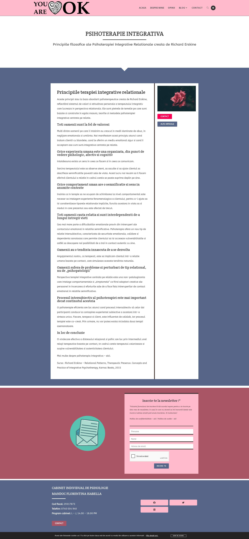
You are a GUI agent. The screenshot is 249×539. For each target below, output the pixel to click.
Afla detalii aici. (152, 535)
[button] (154, 502)
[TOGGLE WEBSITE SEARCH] (208, 7)
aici (108, 355)
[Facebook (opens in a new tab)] (213, 8)
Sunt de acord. (178, 536)
